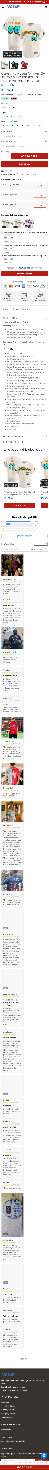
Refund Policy (7, 1417)
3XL (28, 126)
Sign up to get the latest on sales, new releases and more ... (24, 1455)
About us (5, 1402)
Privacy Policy (7, 1409)
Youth (11, 107)
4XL (34, 126)
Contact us (6, 1429)
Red (20, 117)
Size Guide (13, 121)
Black (13, 117)
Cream (5, 117)
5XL (40, 126)
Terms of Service (9, 1406)
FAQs (3, 1433)
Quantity (5, 151)
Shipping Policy (8, 1413)
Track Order (6, 1437)
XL (17, 126)
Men (4, 107)
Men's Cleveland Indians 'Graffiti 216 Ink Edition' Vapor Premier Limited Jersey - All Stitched (19, 493)
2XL (23, 126)
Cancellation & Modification (13, 1441)
